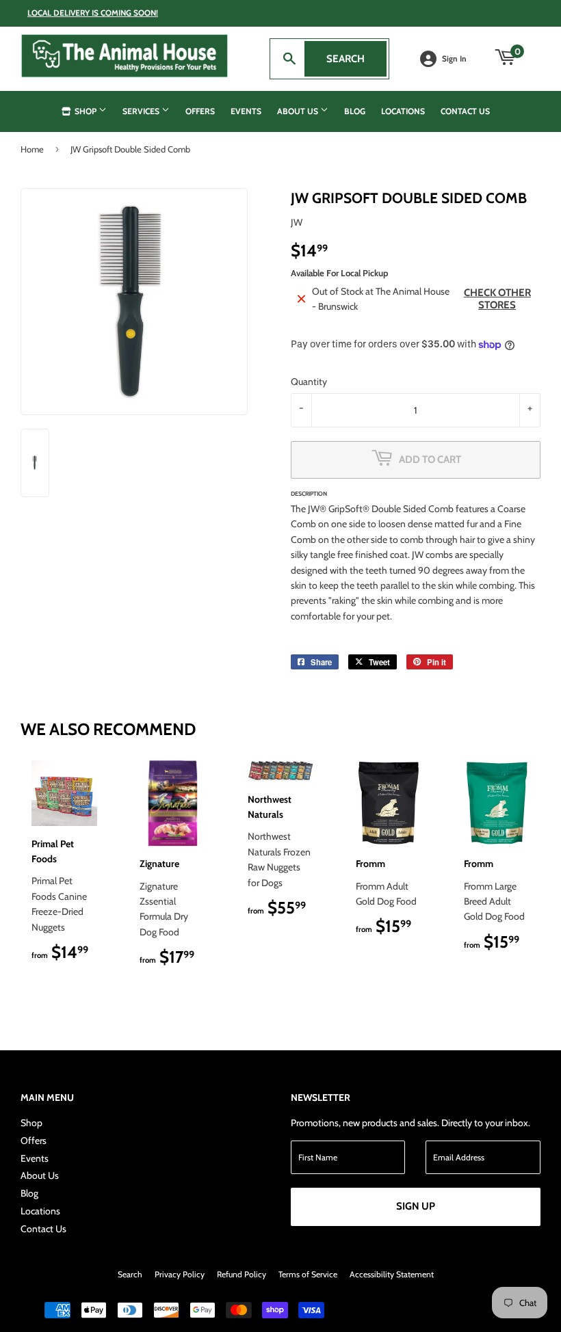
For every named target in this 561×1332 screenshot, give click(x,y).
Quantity (309, 381)
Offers (200, 111)
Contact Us (465, 111)
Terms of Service (307, 1274)
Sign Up (415, 1206)
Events (246, 111)
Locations (403, 111)
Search (356, 59)
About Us (298, 111)
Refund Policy (241, 1274)
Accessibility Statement (392, 1274)
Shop (86, 111)
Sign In (454, 59)
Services (141, 111)
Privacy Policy (180, 1274)
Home (32, 149)
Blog (354, 111)
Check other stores (497, 299)
